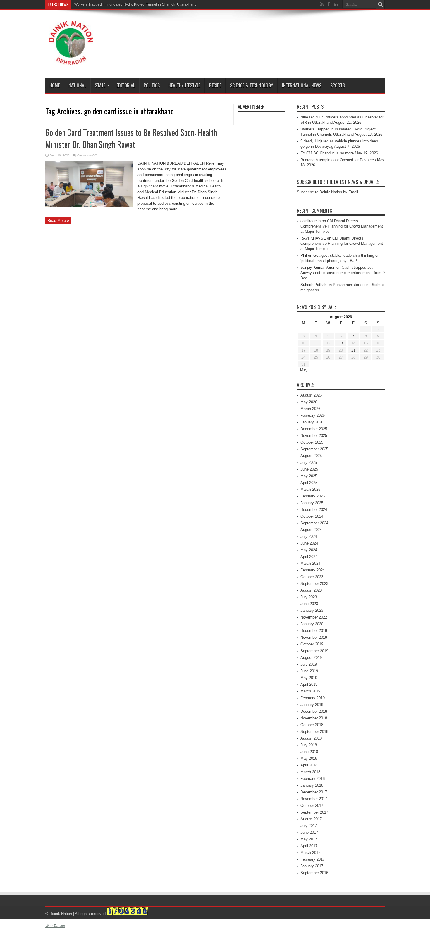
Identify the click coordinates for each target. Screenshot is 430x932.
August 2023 (311, 590)
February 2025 (312, 496)
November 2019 (313, 637)
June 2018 (309, 752)
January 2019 (311, 704)
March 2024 (310, 563)
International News (301, 85)
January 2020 (311, 624)
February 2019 (312, 698)
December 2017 (313, 792)
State (100, 85)
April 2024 (308, 556)
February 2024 (312, 570)
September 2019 (314, 651)
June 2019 (309, 671)
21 (353, 350)
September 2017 (314, 812)
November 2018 (313, 718)
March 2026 (310, 408)
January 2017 (311, 866)
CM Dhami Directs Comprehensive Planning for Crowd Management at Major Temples (341, 226)
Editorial (125, 85)
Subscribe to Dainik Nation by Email (327, 192)
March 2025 (310, 489)
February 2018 (312, 778)
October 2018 (311, 725)
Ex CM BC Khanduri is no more (327, 153)
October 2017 (311, 805)
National (77, 85)
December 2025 (313, 429)
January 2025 (311, 503)
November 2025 (313, 435)
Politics (152, 85)
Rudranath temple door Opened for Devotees (338, 160)
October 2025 (311, 442)
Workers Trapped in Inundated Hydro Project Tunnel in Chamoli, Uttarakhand (135, 4)
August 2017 (311, 819)
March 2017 (310, 852)
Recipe (215, 85)
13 (341, 343)
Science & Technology (251, 85)
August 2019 (311, 657)
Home (54, 85)
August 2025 (311, 456)
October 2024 (311, 516)
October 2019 (311, 644)
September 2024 (314, 523)
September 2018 (314, 731)
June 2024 (309, 543)
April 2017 (308, 846)
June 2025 (309, 469)
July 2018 (308, 745)
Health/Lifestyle (184, 85)
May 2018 (308, 758)
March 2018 (310, 772)
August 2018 (311, 738)
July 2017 (308, 826)
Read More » (58, 220)
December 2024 (313, 509)
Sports (337, 85)
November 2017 (313, 799)
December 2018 (313, 711)
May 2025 (308, 476)
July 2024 (308, 536)
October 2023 (311, 577)
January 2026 (311, 422)
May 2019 (308, 678)
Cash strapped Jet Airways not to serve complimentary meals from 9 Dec (342, 272)
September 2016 (314, 873)
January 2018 (311, 785)
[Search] (380, 4)
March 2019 (310, 691)
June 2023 (309, 604)
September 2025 (314, 449)
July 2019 (308, 664)
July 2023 (308, 597)
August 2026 (311, 395)
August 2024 (311, 530)
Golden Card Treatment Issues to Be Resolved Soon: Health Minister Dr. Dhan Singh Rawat (131, 138)
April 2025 (308, 482)
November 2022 (313, 617)
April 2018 (308, 765)
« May (302, 370)
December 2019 (313, 630)
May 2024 (308, 550)
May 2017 (308, 839)
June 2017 (309, 832)
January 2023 (311, 610)
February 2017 (312, 859)
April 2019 (308, 684)
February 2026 (312, 415)
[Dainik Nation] (71, 60)
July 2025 (308, 462)
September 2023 (314, 583)
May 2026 (308, 402)
